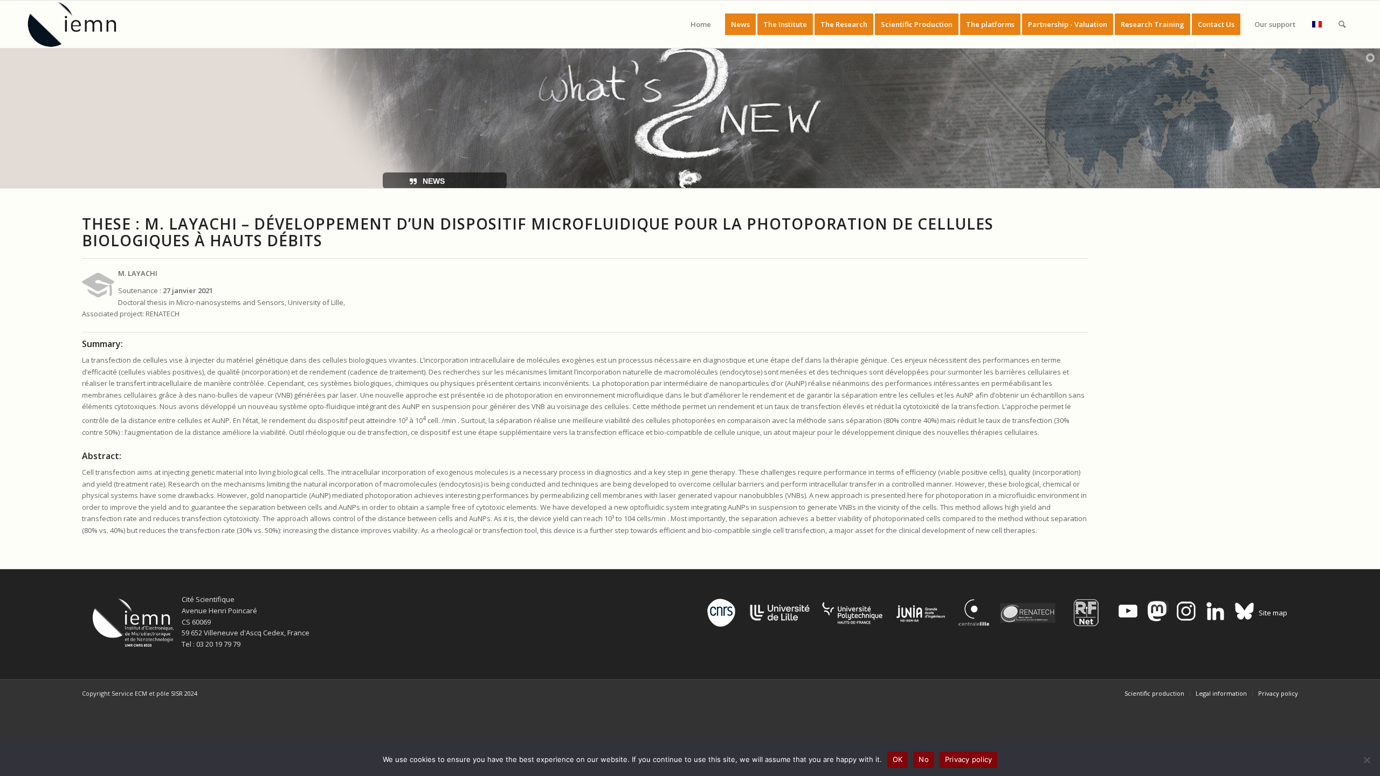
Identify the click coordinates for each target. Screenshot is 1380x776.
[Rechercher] (1342, 24)
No (924, 759)
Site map (1273, 613)
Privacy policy (968, 759)
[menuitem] (701, 24)
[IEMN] (79, 24)
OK (898, 759)
